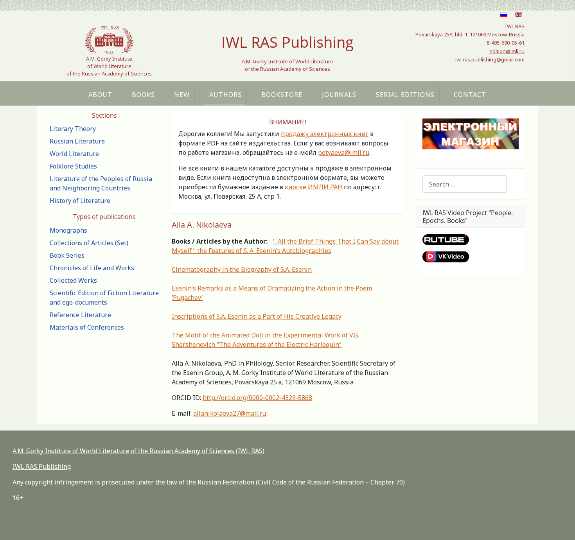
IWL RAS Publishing (42, 466)
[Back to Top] (561, 525)
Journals (339, 94)
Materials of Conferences (87, 327)
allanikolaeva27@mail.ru (229, 413)
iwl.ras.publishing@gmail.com (490, 59)
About (100, 94)
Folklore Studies (73, 166)
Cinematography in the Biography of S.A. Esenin (242, 269)
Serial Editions (405, 94)
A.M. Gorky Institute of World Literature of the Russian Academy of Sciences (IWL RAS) (138, 451)
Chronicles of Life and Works (92, 268)
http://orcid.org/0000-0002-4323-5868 (257, 397)
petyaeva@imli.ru (343, 152)
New (182, 94)
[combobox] (464, 184)
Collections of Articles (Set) (89, 243)
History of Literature (80, 200)
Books (143, 94)
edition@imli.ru (507, 51)
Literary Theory (73, 128)
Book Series (67, 255)
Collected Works (73, 280)
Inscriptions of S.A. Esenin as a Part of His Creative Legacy (256, 316)
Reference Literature (80, 314)
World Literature (74, 153)
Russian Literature (77, 141)
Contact (470, 94)
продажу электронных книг (324, 133)
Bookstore (281, 94)
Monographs (68, 230)
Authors (225, 94)
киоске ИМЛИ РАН (313, 187)
